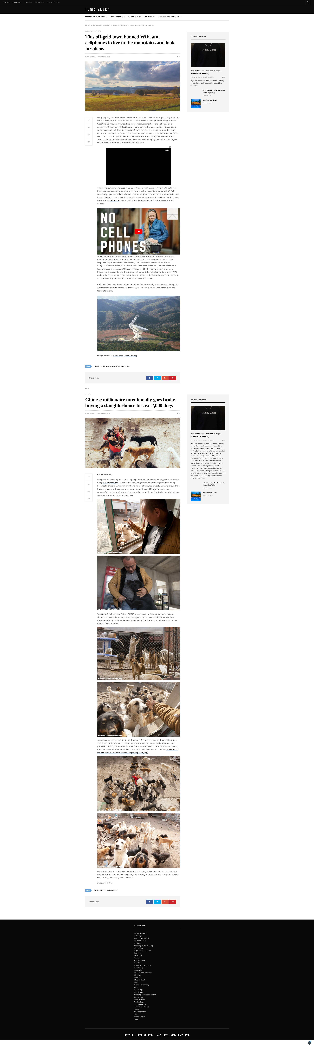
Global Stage (134, 17)
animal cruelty (99, 890)
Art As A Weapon (141, 933)
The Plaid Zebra (90, 56)
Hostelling (138, 967)
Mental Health (140, 980)
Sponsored (138, 997)
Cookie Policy (17, 2)
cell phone (114, 200)
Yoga (136, 1019)
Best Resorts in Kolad (209, 100)
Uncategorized (140, 1012)
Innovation (150, 17)
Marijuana (138, 977)
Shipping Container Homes (145, 994)
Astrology (138, 936)
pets (136, 987)
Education (138, 948)
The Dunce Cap (140, 1004)
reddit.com (118, 356)
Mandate (7, 2)
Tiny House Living (141, 1007)
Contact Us (28, 2)
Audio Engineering (141, 938)
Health (137, 963)
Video (136, 1014)
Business (137, 943)
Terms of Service (53, 2)
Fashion (137, 953)
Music (136, 982)
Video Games (139, 1016)
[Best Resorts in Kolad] (196, 103)
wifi (128, 366)
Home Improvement (142, 965)
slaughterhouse (110, 482)
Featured (88, 394)
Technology (139, 1002)
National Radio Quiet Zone (110, 366)
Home (87, 25)
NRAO (123, 366)
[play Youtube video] (138, 231)
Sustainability (139, 999)
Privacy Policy (39, 2)
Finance (137, 958)
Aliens (96, 366)
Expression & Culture (95, 17)
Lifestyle (137, 975)
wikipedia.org (130, 356)
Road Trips (138, 990)
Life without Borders (169, 17)
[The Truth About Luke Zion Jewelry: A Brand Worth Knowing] (208, 55)
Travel (136, 1009)
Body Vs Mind (117, 17)
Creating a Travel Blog (143, 945)
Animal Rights (112, 890)
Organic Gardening (141, 985)
